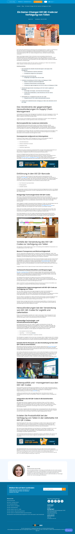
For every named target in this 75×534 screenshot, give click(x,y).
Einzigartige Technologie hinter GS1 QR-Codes (34, 77)
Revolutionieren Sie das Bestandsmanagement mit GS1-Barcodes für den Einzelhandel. (25, 514)
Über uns (49, 517)
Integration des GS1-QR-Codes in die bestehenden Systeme (37, 98)
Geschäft (35, 390)
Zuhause (18, 6)
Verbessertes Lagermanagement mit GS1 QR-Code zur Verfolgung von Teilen (40, 85)
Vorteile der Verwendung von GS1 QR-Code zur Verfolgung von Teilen (36, 80)
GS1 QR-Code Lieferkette (12, 507)
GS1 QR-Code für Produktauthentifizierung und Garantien (19, 512)
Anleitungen (50, 505)
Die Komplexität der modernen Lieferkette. (33, 71)
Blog (23, 6)
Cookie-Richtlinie (51, 514)
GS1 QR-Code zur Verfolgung (13, 505)
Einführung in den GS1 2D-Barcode (29, 76)
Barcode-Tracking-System (22, 272)
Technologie (24, 177)
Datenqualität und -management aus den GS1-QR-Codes (34, 96)
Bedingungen (50, 509)
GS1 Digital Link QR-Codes (47, 205)
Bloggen (49, 507)
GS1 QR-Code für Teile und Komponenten (16, 511)
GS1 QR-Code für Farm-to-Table (14, 509)
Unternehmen (50, 515)
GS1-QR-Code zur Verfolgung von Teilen (30, 157)
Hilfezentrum (50, 506)
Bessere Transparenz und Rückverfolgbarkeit (34, 81)
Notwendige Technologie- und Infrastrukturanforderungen (36, 90)
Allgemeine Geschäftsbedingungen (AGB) (56, 510)
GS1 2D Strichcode (11, 500)
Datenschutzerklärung (52, 513)
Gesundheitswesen (46, 261)
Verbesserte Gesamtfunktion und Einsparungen (34, 83)
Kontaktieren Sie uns (51, 518)
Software (33, 333)
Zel (32, 19)
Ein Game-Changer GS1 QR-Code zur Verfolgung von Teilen (38, 6)
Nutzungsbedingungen (52, 511)
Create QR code (38, 1)
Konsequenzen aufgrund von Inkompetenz (33, 73)
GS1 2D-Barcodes (52, 346)
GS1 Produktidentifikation (12, 504)
